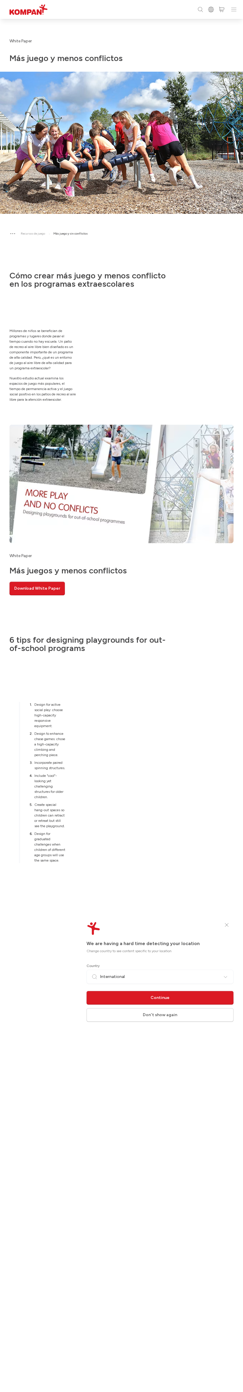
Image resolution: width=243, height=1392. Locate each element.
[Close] (227, 925)
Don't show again (160, 1014)
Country (93, 966)
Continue (160, 997)
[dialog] (121, 696)
